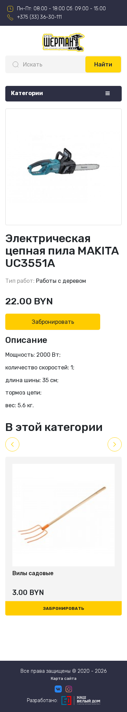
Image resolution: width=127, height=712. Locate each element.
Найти (103, 64)
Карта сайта (64, 678)
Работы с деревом (61, 281)
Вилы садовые (33, 573)
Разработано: (42, 701)
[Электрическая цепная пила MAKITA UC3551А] (63, 167)
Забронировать (53, 322)
